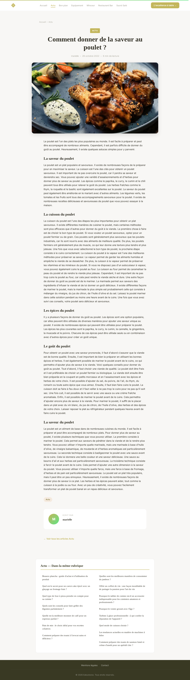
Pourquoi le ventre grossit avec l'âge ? (116, 609)
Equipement (77, 5)
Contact (105, 665)
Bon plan (63, 5)
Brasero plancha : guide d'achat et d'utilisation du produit (65, 577)
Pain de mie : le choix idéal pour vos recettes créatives (63, 627)
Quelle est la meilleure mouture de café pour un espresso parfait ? (64, 617)
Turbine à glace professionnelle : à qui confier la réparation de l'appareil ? (121, 617)
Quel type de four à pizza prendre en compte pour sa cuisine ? (65, 597)
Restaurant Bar (105, 5)
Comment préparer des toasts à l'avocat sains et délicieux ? (64, 637)
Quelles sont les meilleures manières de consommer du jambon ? (123, 577)
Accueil (43, 5)
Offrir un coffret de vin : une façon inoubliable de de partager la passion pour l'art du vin (122, 587)
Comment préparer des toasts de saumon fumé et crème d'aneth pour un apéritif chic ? (121, 643)
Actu (53, 5)
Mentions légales (89, 665)
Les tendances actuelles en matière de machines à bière (122, 634)
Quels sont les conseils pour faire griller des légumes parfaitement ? (62, 607)
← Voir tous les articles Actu (59, 538)
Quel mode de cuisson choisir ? (113, 625)
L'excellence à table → (165, 5)
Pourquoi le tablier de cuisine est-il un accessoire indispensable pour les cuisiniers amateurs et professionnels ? (121, 599)
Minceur (91, 5)
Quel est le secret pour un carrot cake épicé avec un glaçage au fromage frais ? (66, 587)
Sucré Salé (121, 5)
